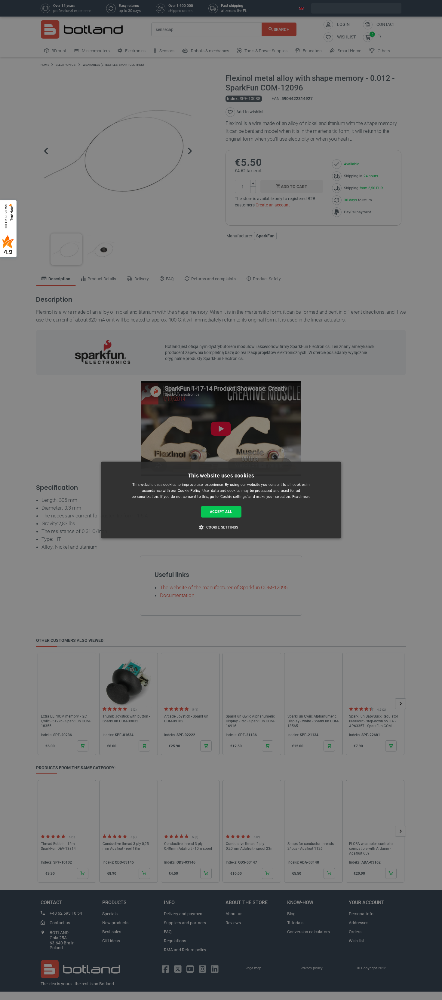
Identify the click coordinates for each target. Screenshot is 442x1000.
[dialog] (221, 500)
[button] (221, 527)
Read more (301, 497)
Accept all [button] (221, 512)
